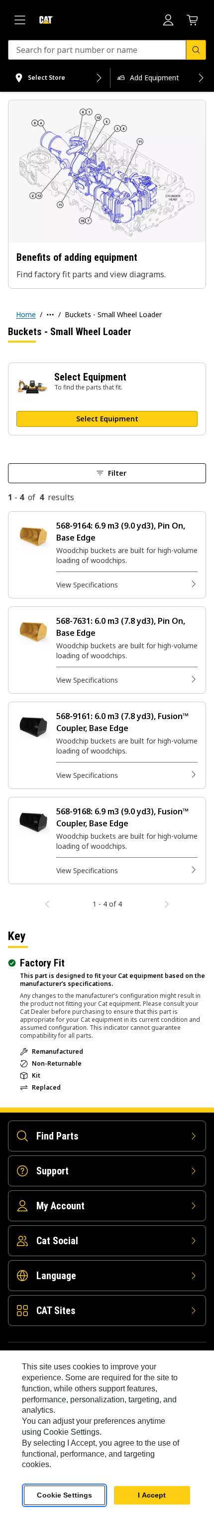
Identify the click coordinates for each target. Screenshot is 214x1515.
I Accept (152, 1495)
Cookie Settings (64, 1495)
